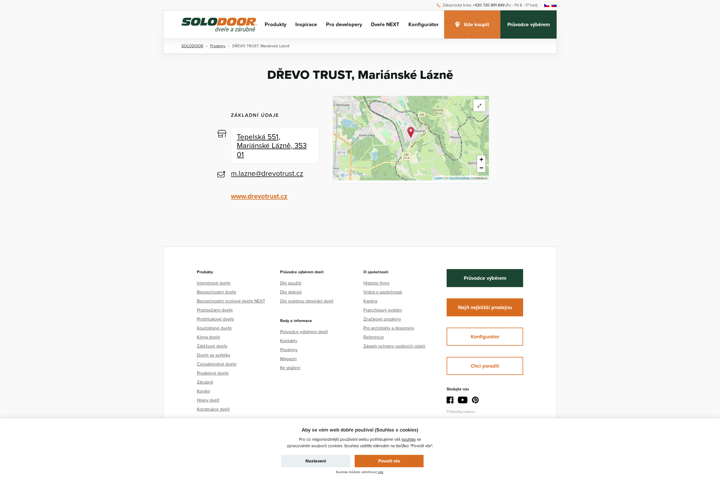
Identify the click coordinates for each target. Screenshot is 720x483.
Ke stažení (290, 368)
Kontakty (288, 340)
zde (380, 471)
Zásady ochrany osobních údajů (394, 346)
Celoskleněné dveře (217, 364)
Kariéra (370, 301)
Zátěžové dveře (212, 346)
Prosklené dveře (213, 373)
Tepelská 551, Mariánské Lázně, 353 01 (272, 145)
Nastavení (315, 461)
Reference (373, 337)
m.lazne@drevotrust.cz (267, 173)
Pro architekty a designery (388, 328)
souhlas (409, 439)
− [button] (481, 167)
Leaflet (438, 178)
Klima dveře (208, 337)
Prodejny (289, 349)
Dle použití (291, 283)
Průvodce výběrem (528, 24)
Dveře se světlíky (213, 355)
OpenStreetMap (459, 178)
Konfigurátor (423, 24)
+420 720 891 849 (489, 5)
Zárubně (205, 382)
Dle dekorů (291, 292)
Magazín (288, 358)
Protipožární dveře (215, 310)
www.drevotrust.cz (259, 196)
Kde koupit (476, 24)
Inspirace (306, 24)
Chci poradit (485, 366)
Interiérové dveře (214, 283)
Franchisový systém (382, 310)
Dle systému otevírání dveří (307, 301)
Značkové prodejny (382, 319)
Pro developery (344, 24)
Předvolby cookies (461, 411)
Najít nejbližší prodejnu (485, 307)
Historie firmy (376, 283)
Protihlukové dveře (215, 319)
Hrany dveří (208, 400)
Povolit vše (389, 461)
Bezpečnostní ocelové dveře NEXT (231, 301)
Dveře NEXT (385, 24)
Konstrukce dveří (213, 409)
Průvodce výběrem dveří (304, 331)
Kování (203, 391)
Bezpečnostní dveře (216, 292)
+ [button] (481, 159)
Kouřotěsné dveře (214, 328)
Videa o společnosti (382, 292)
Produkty (275, 24)
